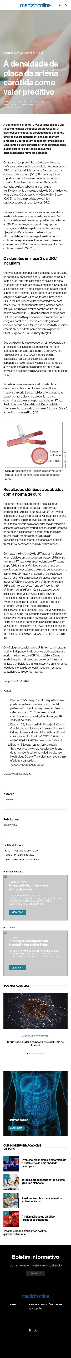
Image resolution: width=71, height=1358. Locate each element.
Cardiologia (10, 102)
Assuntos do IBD (18, 1119)
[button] (66, 5)
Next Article (10, 927)
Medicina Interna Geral (38, 901)
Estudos (24, 102)
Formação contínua (28, 895)
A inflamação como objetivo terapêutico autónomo (38, 1218)
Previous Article (13, 872)
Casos (12, 895)
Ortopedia (15, 957)
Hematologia (16, 901)
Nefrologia (36, 102)
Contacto (15, 1304)
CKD (8, 851)
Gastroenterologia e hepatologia (29, 898)
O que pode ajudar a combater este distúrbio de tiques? (35, 1043)
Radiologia (15, 904)
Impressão (35, 1308)
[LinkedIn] (41, 1330)
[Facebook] (30, 1330)
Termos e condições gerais (45, 1304)
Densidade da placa (27, 851)
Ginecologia (51, 951)
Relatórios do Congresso (18, 104)
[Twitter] (35, 1330)
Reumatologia (31, 904)
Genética (55, 898)
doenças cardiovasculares (23, 859)
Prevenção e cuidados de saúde (40, 957)
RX (36, 104)
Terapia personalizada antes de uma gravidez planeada (43, 1181)
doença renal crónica (20, 855)
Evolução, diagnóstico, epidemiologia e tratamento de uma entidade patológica (44, 1163)
